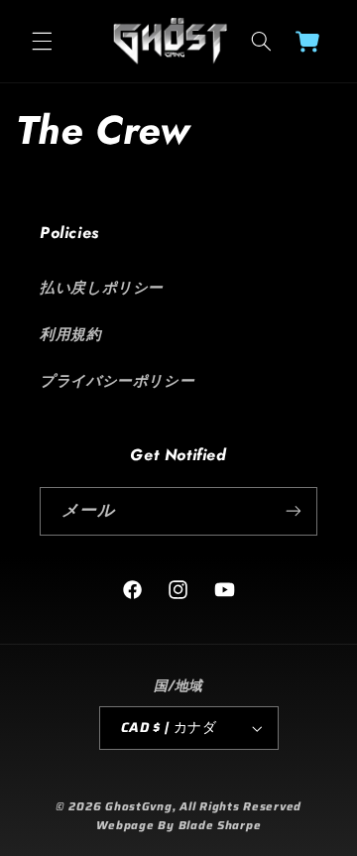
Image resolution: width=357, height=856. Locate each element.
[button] (41, 40)
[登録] (293, 511)
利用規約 (71, 333)
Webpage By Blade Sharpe (179, 825)
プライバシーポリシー (117, 380)
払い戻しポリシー (102, 287)
